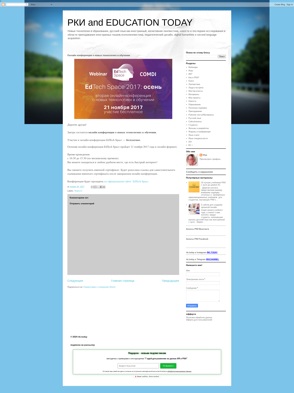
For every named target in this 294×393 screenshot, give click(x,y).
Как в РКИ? (193, 77)
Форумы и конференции (199, 131)
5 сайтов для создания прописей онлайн (211, 206)
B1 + (190, 145)
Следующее (75, 280)
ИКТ (190, 74)
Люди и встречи (195, 87)
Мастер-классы (195, 91)
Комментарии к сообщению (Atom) (99, 287)
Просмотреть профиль (210, 159)
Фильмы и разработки (198, 128)
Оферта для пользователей (199, 320)
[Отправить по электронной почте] (92, 186)
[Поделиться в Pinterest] (104, 186)
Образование (194, 104)
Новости (78, 191)
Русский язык (194, 118)
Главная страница (122, 280)
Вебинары (193, 67)
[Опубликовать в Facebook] (101, 186)
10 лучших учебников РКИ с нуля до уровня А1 (213, 183)
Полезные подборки (197, 108)
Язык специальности (198, 138)
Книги (191, 81)
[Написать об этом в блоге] (95, 186)
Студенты (193, 125)
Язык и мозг (194, 135)
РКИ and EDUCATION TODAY (130, 22)
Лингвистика (194, 84)
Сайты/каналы (195, 121)
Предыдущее (170, 280)
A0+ (190, 142)
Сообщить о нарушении (199, 172)
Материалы (193, 94)
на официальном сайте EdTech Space (126, 181)
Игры (190, 70)
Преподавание (195, 111)
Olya (205, 155)
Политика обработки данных (199, 317)
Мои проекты (194, 98)
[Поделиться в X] (98, 186)
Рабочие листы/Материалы (201, 115)
